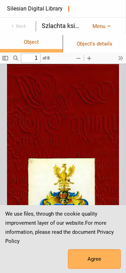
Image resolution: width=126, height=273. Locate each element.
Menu (98, 26)
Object (31, 42)
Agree (94, 259)
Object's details (94, 44)
